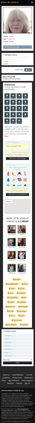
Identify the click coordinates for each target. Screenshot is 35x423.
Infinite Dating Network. (23, 409)
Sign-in (27, 383)
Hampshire (21, 293)
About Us (6, 375)
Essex (11, 293)
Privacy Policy (17, 378)
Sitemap (19, 383)
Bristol (25, 284)
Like (28, 70)
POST (17, 363)
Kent (24, 297)
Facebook (10, 383)
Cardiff (11, 41)
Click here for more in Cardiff (9, 43)
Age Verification (13, 380)
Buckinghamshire (12, 284)
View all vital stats (13, 47)
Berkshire (17, 279)
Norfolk (10, 311)
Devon (12, 288)
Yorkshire (24, 325)
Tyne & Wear (17, 320)
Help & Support (27, 380)
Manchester (11, 307)
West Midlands (12, 325)
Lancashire (22, 302)
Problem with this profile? (11, 78)
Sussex (21, 316)
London (11, 302)
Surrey (12, 316)
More (6, 136)
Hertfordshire (13, 297)
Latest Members (18, 375)
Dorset (21, 288)
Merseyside (24, 307)
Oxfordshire (22, 311)
